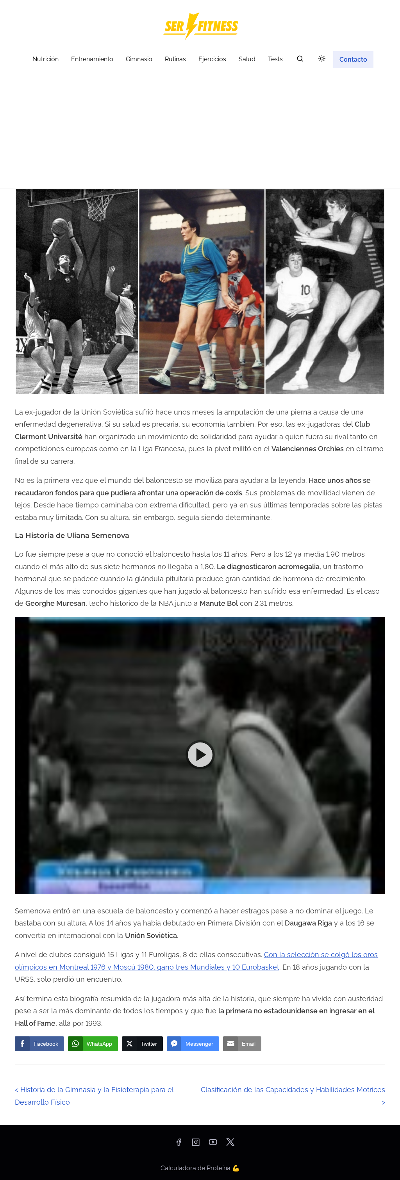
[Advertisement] (200, 130)
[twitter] (230, 1144)
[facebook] (178, 1144)
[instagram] (196, 1144)
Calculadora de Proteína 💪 (200, 1168)
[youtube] (213, 1144)
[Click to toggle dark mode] (322, 59)
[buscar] (300, 60)
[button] (200, 755)
